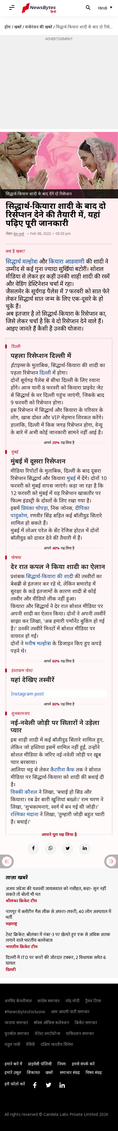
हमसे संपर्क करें (83, 1063)
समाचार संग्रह (70, 1072)
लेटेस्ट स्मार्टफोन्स (47, 1033)
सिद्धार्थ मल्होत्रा (22, 261)
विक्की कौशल (24, 791)
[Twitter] (67, 849)
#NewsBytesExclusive (25, 1011)
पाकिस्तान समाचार (80, 1033)
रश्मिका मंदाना (24, 814)
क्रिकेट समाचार (86, 1022)
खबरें (17, 27)
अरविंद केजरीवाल (18, 1000)
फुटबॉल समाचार (17, 1033)
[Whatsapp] (50, 849)
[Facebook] (33, 849)
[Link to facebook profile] (35, 1085)
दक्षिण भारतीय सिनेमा (57, 1044)
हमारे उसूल (13, 1072)
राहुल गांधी (12, 1044)
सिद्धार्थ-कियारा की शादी (49, 576)
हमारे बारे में (13, 1063)
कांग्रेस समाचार (49, 1000)
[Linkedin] (85, 849)
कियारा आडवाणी (66, 261)
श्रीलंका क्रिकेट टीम (21, 900)
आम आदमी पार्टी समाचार (70, 1011)
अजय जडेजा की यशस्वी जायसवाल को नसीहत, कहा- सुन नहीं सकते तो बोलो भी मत (56, 892)
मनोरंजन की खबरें (38, 27)
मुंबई (71, 478)
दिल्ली (45, 372)
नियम (62, 1063)
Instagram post (27, 694)
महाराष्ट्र (11, 923)
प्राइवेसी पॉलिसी (40, 1063)
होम (8, 27)
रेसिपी (30, 1044)
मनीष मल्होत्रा (38, 643)
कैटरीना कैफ (62, 769)
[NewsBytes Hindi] (39, 8)
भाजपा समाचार (16, 1022)
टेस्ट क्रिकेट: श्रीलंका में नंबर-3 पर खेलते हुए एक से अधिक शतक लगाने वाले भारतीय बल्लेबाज (58, 937)
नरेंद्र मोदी (72, 1000)
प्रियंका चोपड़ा (34, 507)
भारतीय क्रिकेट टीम (22, 946)
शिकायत (33, 1072)
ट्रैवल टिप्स (93, 1000)
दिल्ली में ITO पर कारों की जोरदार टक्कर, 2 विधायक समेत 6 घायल (56, 960)
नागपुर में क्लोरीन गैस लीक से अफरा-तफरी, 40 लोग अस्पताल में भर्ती (58, 915)
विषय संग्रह (94, 1072)
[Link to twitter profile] (48, 1085)
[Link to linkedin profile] (62, 1085)
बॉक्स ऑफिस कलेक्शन (51, 1022)
